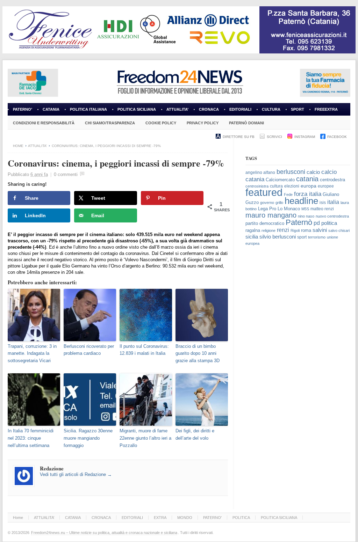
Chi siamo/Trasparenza (110, 123)
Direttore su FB (239, 137)
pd (317, 223)
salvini (320, 230)
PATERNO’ (22, 109)
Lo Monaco (289, 208)
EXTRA (160, 517)
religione (268, 230)
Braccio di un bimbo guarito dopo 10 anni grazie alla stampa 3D (198, 354)
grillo (279, 202)
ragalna (252, 230)
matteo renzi (322, 208)
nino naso (306, 216)
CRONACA (209, 109)
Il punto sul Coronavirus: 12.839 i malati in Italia (144, 350)
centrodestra (332, 179)
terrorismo (316, 237)
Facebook (337, 137)
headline (301, 201)
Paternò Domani (246, 123)
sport (302, 237)
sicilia (251, 237)
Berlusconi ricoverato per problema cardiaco (89, 350)
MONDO (184, 517)
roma (306, 230)
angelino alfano (260, 172)
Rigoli (295, 230)
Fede (288, 194)
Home (18, 146)
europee (326, 186)
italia (333, 202)
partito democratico (264, 223)
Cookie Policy (160, 123)
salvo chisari (339, 230)
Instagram (304, 137)
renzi (283, 230)
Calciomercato (280, 179)
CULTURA (271, 109)
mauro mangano (270, 215)
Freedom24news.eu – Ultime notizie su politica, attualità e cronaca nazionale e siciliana (104, 532)
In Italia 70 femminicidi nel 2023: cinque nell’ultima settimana (30, 438)
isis (323, 202)
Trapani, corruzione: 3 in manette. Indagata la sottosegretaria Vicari (32, 354)
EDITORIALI (237, 111)
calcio (313, 172)
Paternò (299, 222)
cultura (276, 186)
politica (329, 223)
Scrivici (274, 137)
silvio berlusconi (277, 237)
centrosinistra (256, 186)
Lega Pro (267, 208)
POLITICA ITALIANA (88, 109)
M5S (305, 209)
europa (308, 186)
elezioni (291, 186)
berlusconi (291, 171)
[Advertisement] (297, 306)
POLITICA (241, 517)
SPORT (297, 109)
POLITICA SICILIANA (136, 109)
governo (267, 202)
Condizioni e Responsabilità (43, 123)
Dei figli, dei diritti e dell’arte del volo (195, 434)
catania (307, 179)
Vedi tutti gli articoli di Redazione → (76, 474)
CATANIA (51, 109)
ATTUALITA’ (177, 109)
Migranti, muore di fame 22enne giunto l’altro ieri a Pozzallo (145, 438)
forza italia (307, 194)
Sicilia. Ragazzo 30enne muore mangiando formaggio (88, 438)
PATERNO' (212, 517)
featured (263, 192)
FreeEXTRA (326, 109)
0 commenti (66, 174)
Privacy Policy (203, 123)
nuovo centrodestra (332, 216)
